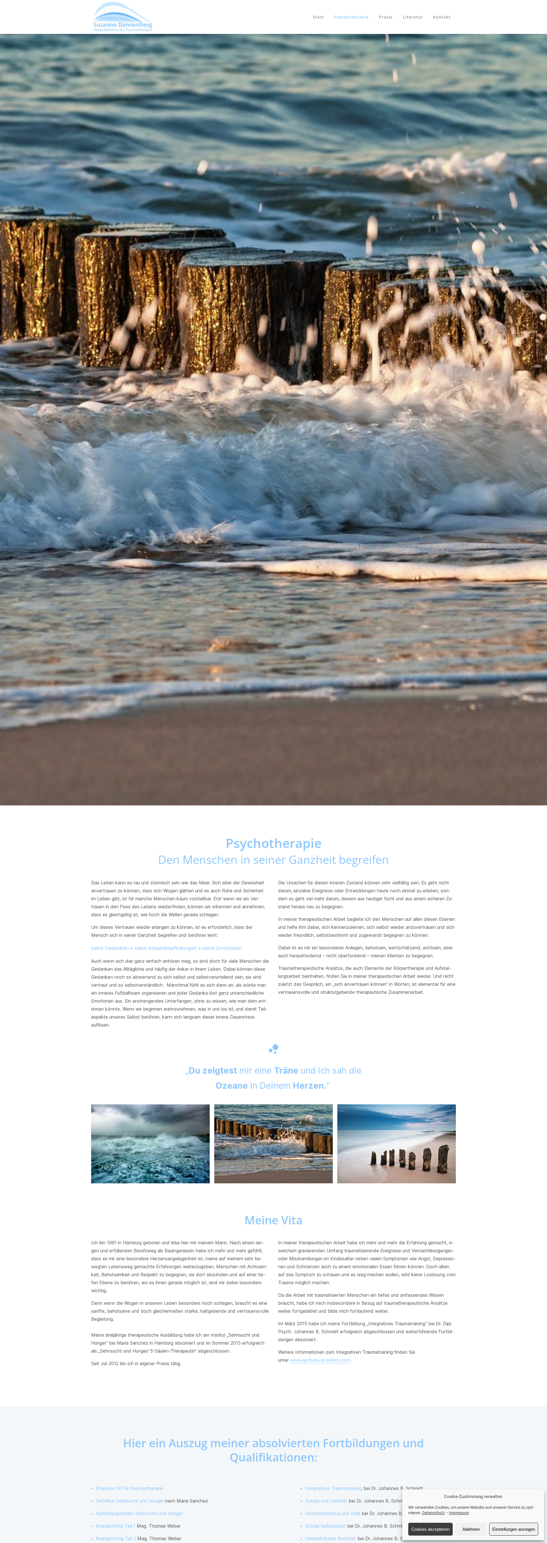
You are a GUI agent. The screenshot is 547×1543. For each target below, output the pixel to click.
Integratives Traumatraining (333, 1488)
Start (318, 17)
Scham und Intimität (326, 1501)
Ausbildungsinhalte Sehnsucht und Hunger (139, 1513)
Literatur (413, 17)
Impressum (459, 1513)
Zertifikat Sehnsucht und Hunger (130, 1501)
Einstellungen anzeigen (513, 1529)
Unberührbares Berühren (330, 1538)
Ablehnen (471, 1529)
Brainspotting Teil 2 (116, 1538)
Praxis (386, 17)
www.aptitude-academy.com (320, 1360)
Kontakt (442, 17)
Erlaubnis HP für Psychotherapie (129, 1488)
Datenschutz (433, 1513)
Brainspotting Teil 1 (115, 1526)
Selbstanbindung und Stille (332, 1513)
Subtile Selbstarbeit (325, 1526)
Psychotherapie (351, 17)
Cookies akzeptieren (430, 1529)
